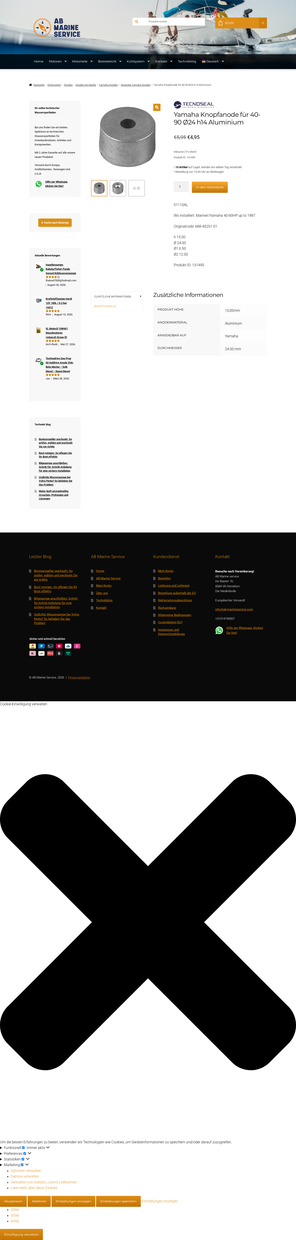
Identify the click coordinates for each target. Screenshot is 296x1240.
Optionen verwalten (26, 1171)
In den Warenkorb (210, 187)
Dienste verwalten (25, 1176)
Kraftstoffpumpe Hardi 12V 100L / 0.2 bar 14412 (59, 303)
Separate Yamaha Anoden (136, 84)
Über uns (102, 593)
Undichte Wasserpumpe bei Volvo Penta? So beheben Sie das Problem (55, 481)
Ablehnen (39, 1201)
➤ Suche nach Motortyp (55, 222)
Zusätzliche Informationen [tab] (112, 296)
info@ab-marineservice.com (234, 609)
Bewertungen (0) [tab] (105, 306)
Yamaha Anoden (108, 84)
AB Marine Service (108, 578)
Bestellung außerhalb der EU (177, 593)
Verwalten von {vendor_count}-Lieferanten (44, 1182)
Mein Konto (104, 585)
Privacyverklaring (79, 677)
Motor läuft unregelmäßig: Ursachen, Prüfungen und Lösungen (54, 495)
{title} (15, 1210)
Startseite (39, 84)
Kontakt (161, 61)
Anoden (68, 84)
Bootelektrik (107, 61)
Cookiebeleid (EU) (170, 622)
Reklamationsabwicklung (175, 600)
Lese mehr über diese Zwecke (34, 1188)
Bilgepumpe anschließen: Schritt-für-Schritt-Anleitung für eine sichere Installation (55, 467)
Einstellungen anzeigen (73, 1201)
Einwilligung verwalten (21, 1234)
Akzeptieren (13, 1201)
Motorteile (79, 61)
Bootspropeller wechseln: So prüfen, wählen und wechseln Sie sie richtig (55, 443)
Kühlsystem (136, 61)
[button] (156, 107)
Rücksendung (167, 608)
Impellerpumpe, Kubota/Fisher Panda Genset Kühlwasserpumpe (61, 269)
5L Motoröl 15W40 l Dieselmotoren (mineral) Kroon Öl (57, 333)
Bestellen (164, 578)
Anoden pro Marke (86, 84)
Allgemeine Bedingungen (174, 615)
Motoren (55, 61)
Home (38, 61)
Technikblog (187, 61)
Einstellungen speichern (118, 1201)
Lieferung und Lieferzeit (173, 585)
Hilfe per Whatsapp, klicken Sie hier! (56, 184)
